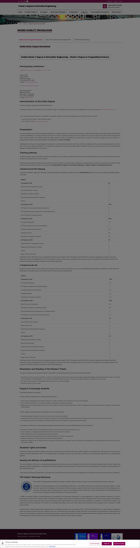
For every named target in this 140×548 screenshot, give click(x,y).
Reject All (106, 543)
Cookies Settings (94, 543)
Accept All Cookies (119, 543)
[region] (70, 544)
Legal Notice (52, 546)
